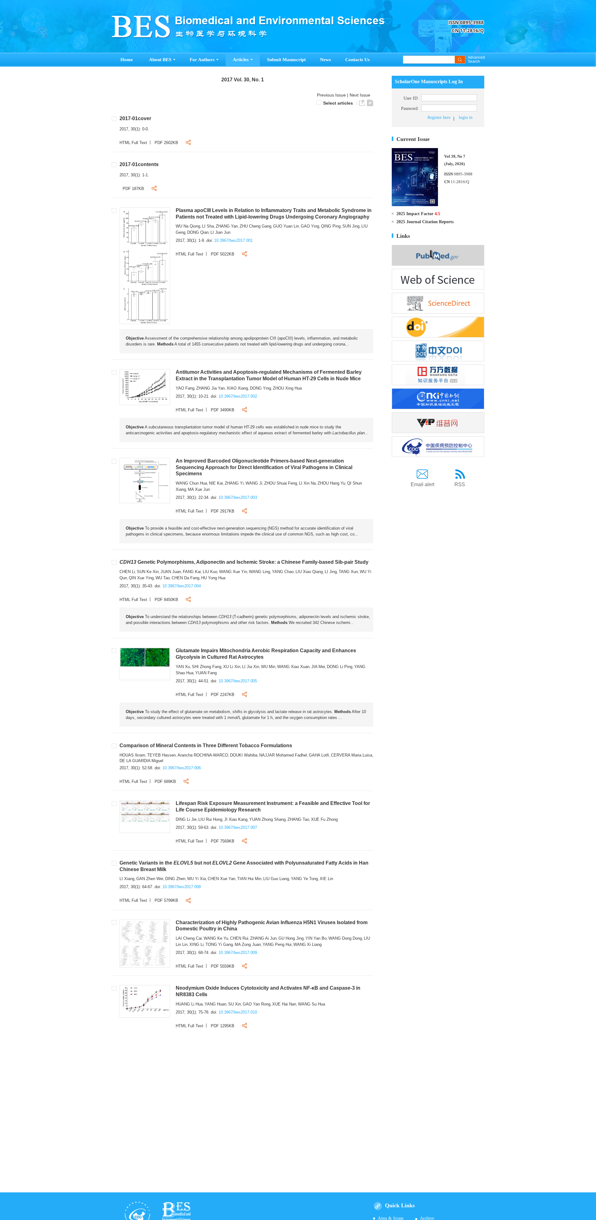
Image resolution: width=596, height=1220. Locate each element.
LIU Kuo (210, 571)
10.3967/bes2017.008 (181, 886)
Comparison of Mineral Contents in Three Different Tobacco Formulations (206, 745)
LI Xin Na (307, 483)
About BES (160, 59)
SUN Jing (350, 226)
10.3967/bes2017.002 (238, 396)
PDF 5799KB (166, 900)
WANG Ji (254, 483)
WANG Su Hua (311, 1004)
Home (126, 59)
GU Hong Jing (291, 938)
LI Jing (331, 571)
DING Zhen (175, 878)
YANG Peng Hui (277, 944)
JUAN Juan (170, 571)
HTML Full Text (133, 142)
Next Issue (361, 95)
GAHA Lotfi (319, 755)
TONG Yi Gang (219, 944)
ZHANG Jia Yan (210, 388)
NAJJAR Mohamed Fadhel (283, 755)
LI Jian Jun (220, 232)
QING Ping (331, 226)
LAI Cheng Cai (189, 938)
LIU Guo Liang (276, 878)
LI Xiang (127, 878)
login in (465, 117)
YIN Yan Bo (316, 938)
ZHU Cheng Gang (255, 226)
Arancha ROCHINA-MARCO (203, 755)
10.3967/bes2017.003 (238, 497)
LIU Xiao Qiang (309, 571)
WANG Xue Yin (233, 571)
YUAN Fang (206, 673)
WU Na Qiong (188, 226)
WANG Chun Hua (191, 483)
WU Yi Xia (196, 878)
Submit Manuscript (286, 59)
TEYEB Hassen (161, 755)
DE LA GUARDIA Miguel (141, 760)
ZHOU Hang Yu (331, 483)
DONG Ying (260, 388)
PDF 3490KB (222, 410)
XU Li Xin (231, 666)
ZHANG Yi (234, 483)
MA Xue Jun (199, 489)
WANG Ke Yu (216, 938)
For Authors (202, 59)
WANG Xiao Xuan (293, 666)
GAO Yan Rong (256, 1004)
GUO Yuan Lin (286, 226)
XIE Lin (326, 878)
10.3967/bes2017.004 (181, 586)
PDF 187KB (133, 188)
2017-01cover (135, 118)
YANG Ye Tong (304, 878)
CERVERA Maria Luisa (351, 755)
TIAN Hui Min (249, 878)
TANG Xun (348, 571)
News (325, 59)
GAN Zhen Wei (149, 878)
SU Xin (234, 1004)
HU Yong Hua (213, 578)
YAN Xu (183, 666)
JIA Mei (318, 666)
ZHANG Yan (227, 226)
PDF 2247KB (222, 694)
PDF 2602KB (166, 142)
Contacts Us (357, 59)
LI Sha (208, 226)
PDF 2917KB (222, 511)
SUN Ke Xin (148, 571)
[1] (145, 265)
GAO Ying (310, 226)
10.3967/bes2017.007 (238, 827)
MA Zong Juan (248, 944)
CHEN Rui (239, 938)
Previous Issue (330, 95)
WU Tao (163, 578)
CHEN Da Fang (185, 578)
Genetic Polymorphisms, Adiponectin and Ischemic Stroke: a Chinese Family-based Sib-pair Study (244, 562)
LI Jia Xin (250, 666)
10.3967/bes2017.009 (238, 952)
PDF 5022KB (222, 254)
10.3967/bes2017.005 (238, 681)
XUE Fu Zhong (324, 819)
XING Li (196, 944)
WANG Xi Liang (307, 944)
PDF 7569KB (222, 841)
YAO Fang (185, 388)
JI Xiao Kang (235, 819)
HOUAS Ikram (132, 755)
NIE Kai (216, 483)
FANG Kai (192, 571)
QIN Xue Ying (141, 578)
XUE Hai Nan (284, 1004)
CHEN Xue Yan (221, 878)
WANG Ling (259, 571)
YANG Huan (215, 1004)
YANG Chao (283, 571)
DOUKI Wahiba (243, 755)
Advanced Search (476, 60)
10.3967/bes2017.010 (238, 1012)
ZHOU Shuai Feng (280, 483)
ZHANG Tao (298, 819)
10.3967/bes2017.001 (233, 240)
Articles (241, 59)
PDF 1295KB (222, 1025)
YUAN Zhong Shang (267, 819)
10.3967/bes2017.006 (181, 768)
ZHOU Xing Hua (287, 388)
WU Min (268, 666)
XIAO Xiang (237, 388)
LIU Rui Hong (210, 819)
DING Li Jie (186, 819)
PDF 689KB (165, 781)
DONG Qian (198, 232)
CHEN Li (127, 571)
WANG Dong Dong (345, 938)
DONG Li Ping (339, 666)
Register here (438, 117)
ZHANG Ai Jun (263, 938)
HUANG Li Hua (189, 1004)
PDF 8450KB (166, 599)
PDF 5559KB (222, 966)
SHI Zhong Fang (206, 666)
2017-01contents (139, 164)
